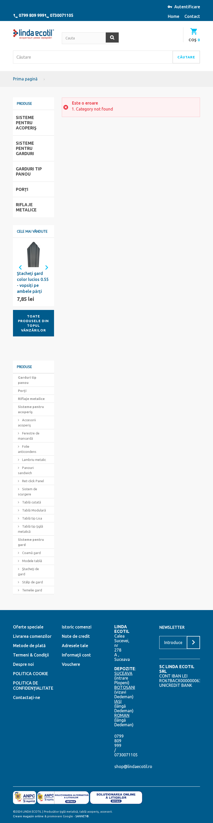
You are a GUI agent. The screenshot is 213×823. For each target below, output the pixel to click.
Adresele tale (75, 645)
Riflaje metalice (31, 398)
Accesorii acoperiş (27, 422)
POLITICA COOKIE (30, 673)
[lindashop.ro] (33, 34)
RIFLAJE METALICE (26, 207)
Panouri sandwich (26, 470)
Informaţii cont (76, 655)
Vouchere (71, 664)
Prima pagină (25, 79)
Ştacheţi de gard (28, 571)
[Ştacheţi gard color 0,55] (33, 254)
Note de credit (76, 636)
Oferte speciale (28, 627)
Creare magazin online (28, 816)
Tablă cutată (31, 502)
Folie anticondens (27, 449)
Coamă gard (31, 553)
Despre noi (23, 664)
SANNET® (82, 816)
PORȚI (22, 189)
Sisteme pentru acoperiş (31, 409)
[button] (18, 267)
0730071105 (61, 15)
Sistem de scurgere (27, 491)
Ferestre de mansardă (28, 435)
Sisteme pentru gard (31, 542)
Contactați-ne (26, 697)
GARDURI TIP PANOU (29, 171)
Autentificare (187, 6)
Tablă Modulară (33, 510)
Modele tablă (31, 561)
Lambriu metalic (33, 459)
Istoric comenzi (76, 627)
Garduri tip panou (27, 380)
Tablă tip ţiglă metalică (30, 528)
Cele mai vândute (32, 231)
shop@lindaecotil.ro (133, 766)
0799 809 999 (31, 15)
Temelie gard (31, 590)
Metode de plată (29, 645)
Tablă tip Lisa (31, 518)
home (173, 16)
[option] (33, 272)
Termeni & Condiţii (31, 655)
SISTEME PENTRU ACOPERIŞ (26, 122)
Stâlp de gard (32, 582)
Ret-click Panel (32, 481)
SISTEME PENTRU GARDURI (25, 148)
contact (192, 16)
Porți (22, 390)
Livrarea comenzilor (32, 636)
